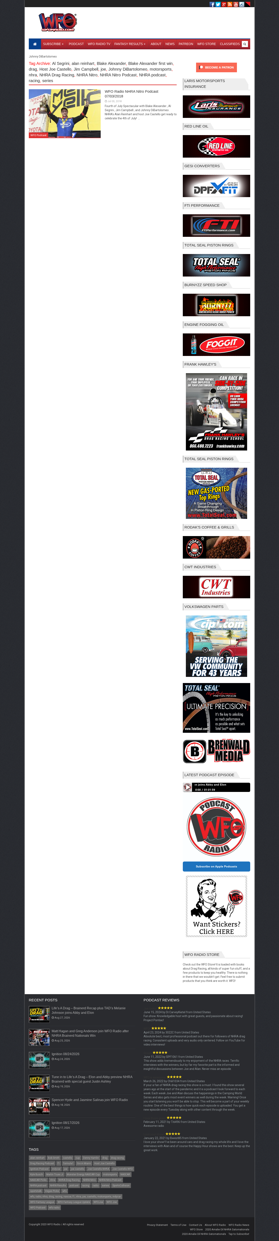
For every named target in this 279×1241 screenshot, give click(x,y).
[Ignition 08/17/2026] (39, 1129)
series (47, 80)
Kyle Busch (36, 1174)
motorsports (161, 69)
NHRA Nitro (87, 75)
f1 (59, 1163)
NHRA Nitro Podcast (118, 75)
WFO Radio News (239, 1224)
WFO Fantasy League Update (74, 1202)
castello (67, 1157)
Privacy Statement (157, 1224)
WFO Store (196, 1229)
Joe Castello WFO (123, 1169)
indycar (56, 1169)
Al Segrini (60, 63)
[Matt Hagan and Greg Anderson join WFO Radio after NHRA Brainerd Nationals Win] (39, 1037)
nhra (33, 75)
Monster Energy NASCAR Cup (83, 1174)
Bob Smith (53, 1157)
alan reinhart (83, 63)
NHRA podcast (152, 75)
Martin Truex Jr (54, 1174)
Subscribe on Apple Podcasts (216, 866)
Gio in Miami (84, 1163)
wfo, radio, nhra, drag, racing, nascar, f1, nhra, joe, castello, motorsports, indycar (75, 1196)
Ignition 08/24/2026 (65, 1054)
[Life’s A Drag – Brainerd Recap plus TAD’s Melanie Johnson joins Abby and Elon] (39, 1014)
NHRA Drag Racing (56, 75)
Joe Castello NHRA (98, 1169)
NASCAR (125, 1174)
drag (33, 69)
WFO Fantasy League (42, 1202)
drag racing (117, 1157)
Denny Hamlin (91, 1157)
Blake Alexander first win (150, 63)
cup (78, 1157)
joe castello (77, 1169)
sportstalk (35, 1191)
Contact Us (195, 1224)
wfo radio (54, 1207)
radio (95, 1185)
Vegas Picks (52, 1191)
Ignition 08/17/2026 (65, 1123)
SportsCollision (121, 1185)
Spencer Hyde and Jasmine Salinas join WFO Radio (90, 1100)
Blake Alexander (111, 63)
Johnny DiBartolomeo (127, 69)
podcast (74, 1185)
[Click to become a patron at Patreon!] (216, 73)
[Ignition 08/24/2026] (39, 1060)
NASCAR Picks (38, 1180)
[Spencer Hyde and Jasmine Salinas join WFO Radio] (39, 1106)
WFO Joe (112, 1202)
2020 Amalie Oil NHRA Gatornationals (227, 1229)
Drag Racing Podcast (42, 1163)
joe (103, 69)
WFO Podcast (38, 135)
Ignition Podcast (39, 1169)
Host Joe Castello (55, 69)
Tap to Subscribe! (239, 1233)
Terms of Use (178, 1224)
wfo (64, 1191)
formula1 (68, 1163)
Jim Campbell (86, 69)
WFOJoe (98, 1202)
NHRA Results (58, 1185)
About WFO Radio (215, 1224)
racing (34, 80)
